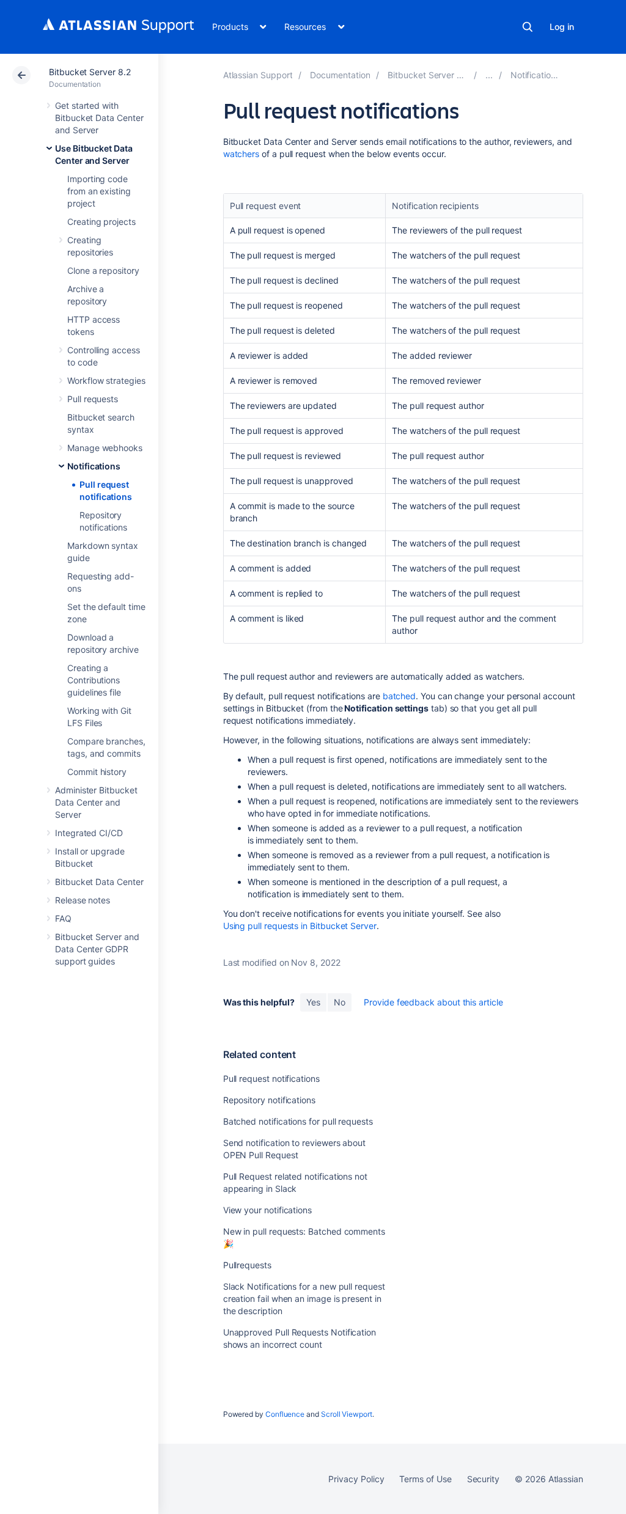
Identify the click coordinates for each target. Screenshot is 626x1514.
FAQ (63, 918)
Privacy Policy (356, 1479)
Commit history (97, 771)
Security (483, 1479)
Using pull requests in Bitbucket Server (300, 926)
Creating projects (101, 221)
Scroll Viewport (346, 1414)
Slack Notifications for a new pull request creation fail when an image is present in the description (304, 1298)
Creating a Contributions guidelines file (94, 680)
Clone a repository (103, 270)
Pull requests (92, 399)
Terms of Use (425, 1479)
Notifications (93, 466)
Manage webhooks (104, 448)
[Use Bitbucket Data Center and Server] (489, 75)
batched (399, 696)
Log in (562, 26)
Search (527, 27)
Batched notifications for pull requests (298, 1121)
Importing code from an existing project (99, 191)
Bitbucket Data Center (99, 881)
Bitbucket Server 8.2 (90, 72)
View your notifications (267, 1210)
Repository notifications (269, 1100)
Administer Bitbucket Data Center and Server (96, 802)
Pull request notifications (271, 1078)
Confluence (284, 1414)
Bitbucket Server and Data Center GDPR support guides (97, 949)
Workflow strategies (106, 380)
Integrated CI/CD (89, 833)
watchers (241, 154)
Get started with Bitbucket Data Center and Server (99, 117)
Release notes (82, 900)
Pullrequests (247, 1265)
